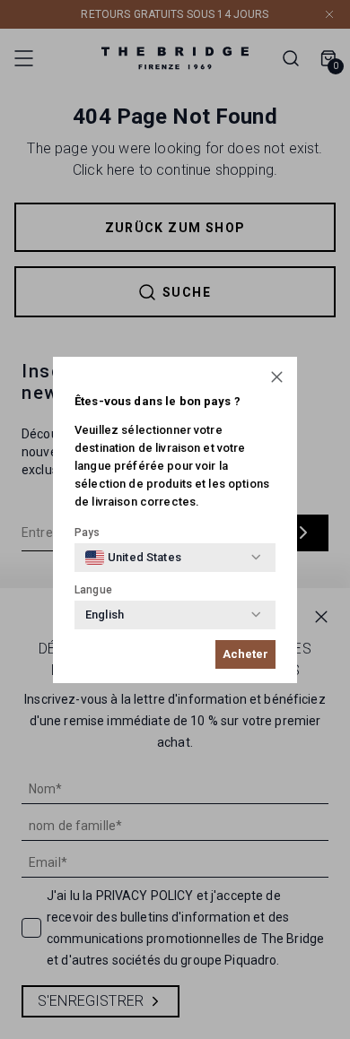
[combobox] (133, 558)
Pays (87, 532)
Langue (93, 590)
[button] (277, 377)
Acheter (245, 654)
